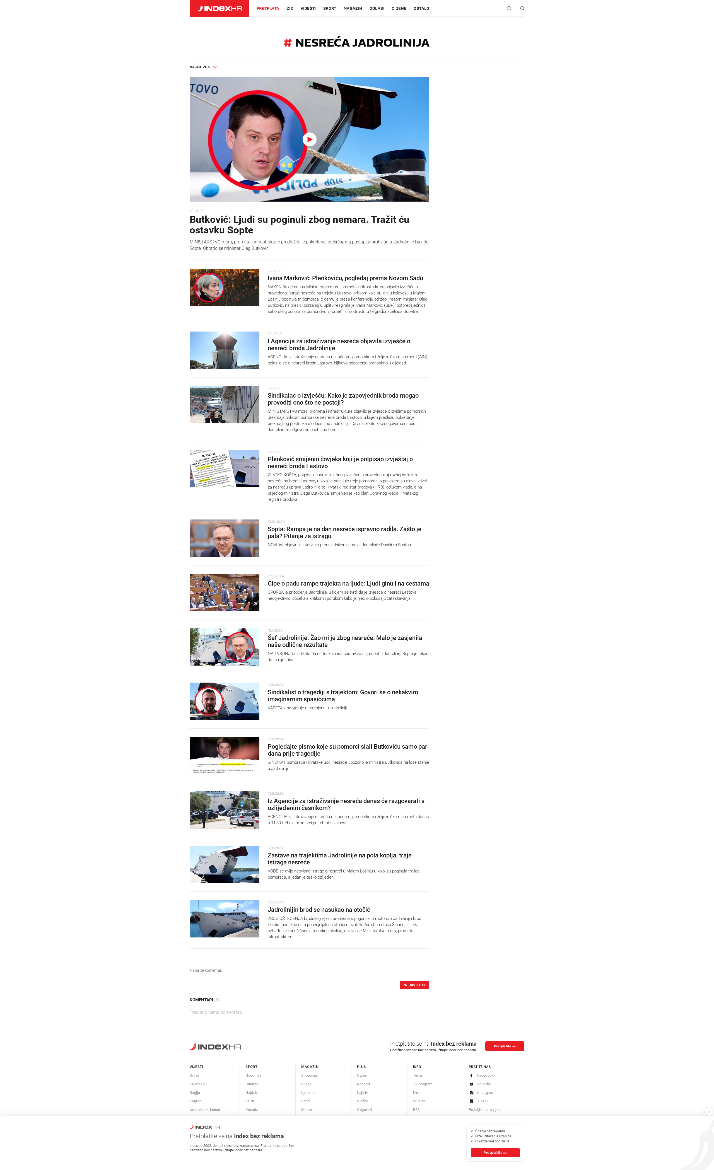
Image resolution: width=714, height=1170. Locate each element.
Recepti (363, 1084)
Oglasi (377, 8)
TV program (423, 1084)
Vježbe (362, 1101)
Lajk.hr (362, 1093)
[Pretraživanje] (520, 8)
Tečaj (417, 1075)
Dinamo (251, 1084)
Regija (195, 1093)
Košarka (252, 1110)
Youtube (484, 1084)
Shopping (309, 1075)
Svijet (194, 1075)
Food (305, 1101)
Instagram (486, 1093)
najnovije (200, 67)
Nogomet (253, 1075)
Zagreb (195, 1101)
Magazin (310, 1067)
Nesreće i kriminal (205, 1110)
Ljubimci (308, 1093)
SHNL (250, 1101)
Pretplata (268, 8)
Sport (329, 8)
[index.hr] (219, 8)
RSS (416, 1110)
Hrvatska (197, 1084)
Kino (417, 1093)
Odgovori (364, 1110)
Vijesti (308, 8)
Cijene (399, 8)
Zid (290, 8)
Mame (306, 1110)
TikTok (483, 1101)
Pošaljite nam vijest (485, 1110)
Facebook (485, 1075)
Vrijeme (419, 1101)
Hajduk (251, 1093)
